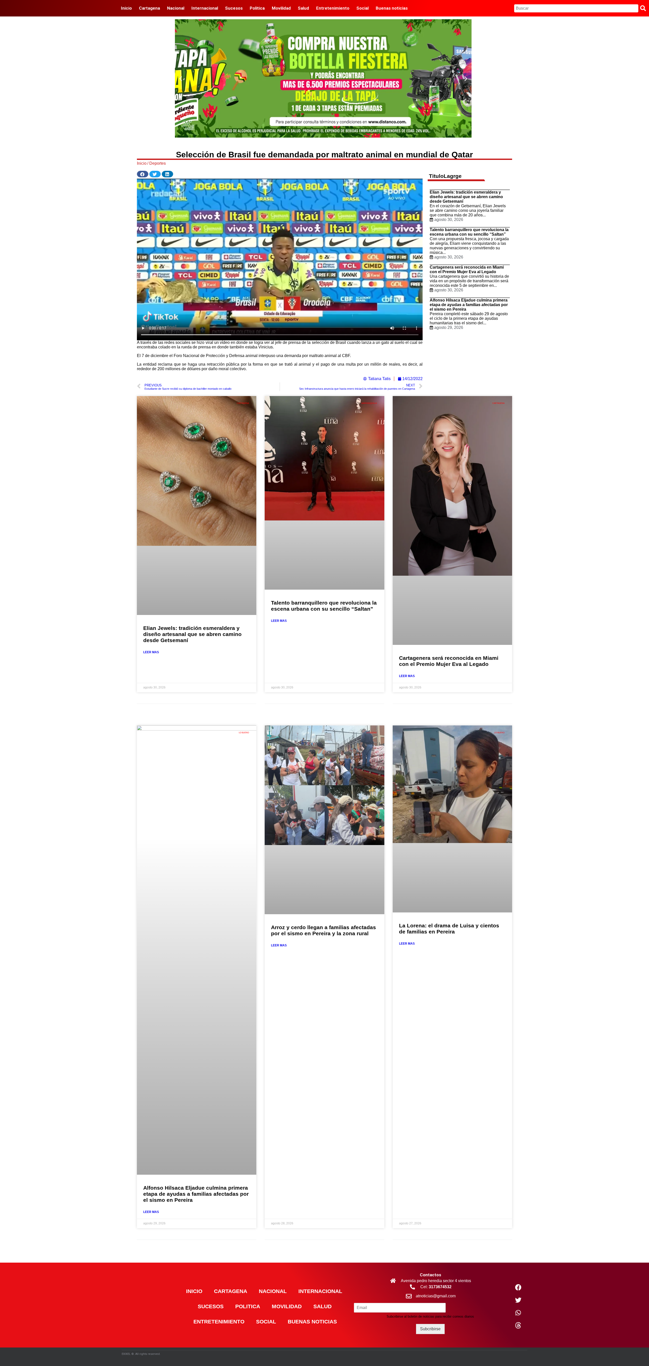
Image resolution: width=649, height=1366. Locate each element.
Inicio (194, 1291)
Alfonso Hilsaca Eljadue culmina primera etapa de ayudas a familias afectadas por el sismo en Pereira (469, 304)
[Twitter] (518, 1300)
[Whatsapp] (518, 1312)
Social (266, 1321)
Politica (247, 1306)
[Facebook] (518, 1287)
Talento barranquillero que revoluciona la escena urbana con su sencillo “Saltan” (469, 232)
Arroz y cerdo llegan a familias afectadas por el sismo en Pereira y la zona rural (323, 930)
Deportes (157, 163)
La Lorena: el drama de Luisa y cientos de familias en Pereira (449, 928)
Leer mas (151, 652)
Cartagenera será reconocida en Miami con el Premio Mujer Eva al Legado (467, 269)
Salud (322, 1306)
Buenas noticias (312, 1321)
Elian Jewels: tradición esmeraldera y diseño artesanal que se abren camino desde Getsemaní (466, 196)
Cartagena (230, 1291)
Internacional (320, 1291)
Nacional (273, 1291)
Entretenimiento (218, 1321)
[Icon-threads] (518, 1325)
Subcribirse (430, 1329)
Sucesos (211, 1306)
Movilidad (287, 1306)
